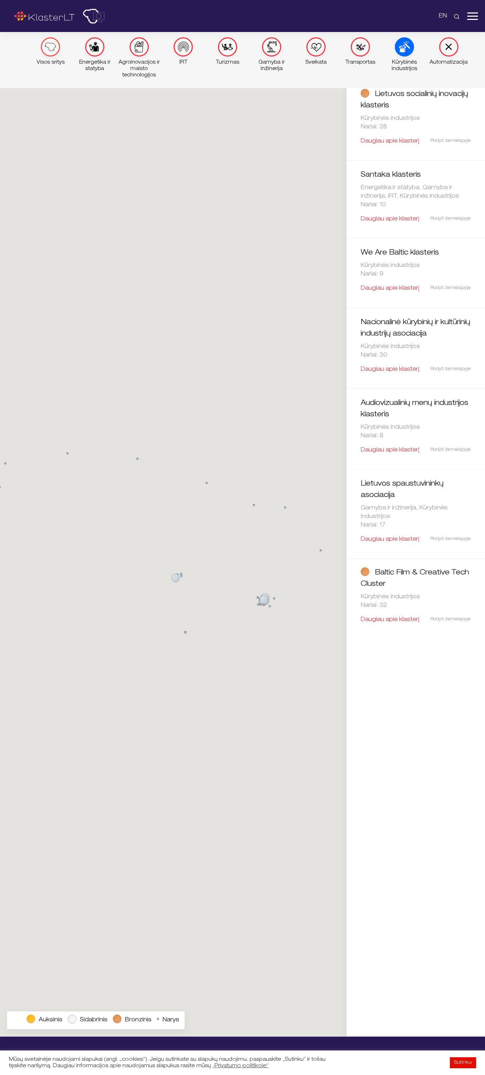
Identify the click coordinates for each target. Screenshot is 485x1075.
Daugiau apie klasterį (390, 141)
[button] (175, 578)
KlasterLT (44, 16)
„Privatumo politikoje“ (240, 1066)
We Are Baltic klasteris (400, 253)
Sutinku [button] (463, 1062)
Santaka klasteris (391, 175)
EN (443, 16)
